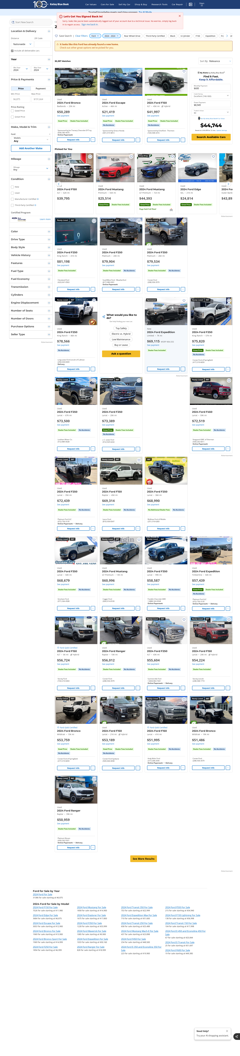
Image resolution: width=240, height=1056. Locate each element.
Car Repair (177, 4)
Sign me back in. (90, 24)
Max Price (35, 94)
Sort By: (204, 61)
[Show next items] (227, 36)
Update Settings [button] (221, 130)
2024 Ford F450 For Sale (133, 939)
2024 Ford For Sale (42, 894)
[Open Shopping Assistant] (236, 1036)
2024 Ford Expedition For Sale (92, 939)
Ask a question (121, 353)
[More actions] (93, 139)
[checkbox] (18, 111)
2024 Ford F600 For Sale (177, 950)
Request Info (73, 139)
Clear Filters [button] (81, 35)
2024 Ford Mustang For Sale (91, 907)
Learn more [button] (45, 219)
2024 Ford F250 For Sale (45, 946)
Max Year (37, 67)
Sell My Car (124, 4)
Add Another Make (30, 148)
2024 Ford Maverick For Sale (91, 931)
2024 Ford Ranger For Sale (90, 946)
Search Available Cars (211, 137)
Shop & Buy (141, 4)
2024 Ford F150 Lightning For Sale (182, 915)
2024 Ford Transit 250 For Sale (137, 923)
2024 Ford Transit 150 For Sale (181, 923)
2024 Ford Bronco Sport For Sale (50, 939)
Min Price (15, 94)
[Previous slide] (59, 184)
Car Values (90, 4)
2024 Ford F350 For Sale (89, 923)
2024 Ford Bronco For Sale (46, 931)
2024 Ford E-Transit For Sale (179, 942)
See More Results (143, 858)
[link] (108, 125)
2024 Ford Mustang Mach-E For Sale (139, 931)
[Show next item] (181, 311)
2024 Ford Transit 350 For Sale (137, 907)
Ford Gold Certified (68, 647)
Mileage (16, 167)
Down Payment (200, 102)
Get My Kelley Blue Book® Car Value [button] (213, 118)
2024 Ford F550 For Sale (177, 907)
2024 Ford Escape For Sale (46, 923)
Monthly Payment (200, 86)
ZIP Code (38, 38)
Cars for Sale (107, 4)
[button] (190, 5)
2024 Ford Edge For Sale (45, 915)
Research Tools (159, 4)
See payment (63, 115)
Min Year (16, 67)
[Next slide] (228, 184)
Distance (15, 38)
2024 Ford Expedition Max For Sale (139, 915)
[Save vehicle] (94, 71)
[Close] (227, 1031)
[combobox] (30, 22)
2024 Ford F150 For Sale (45, 907)
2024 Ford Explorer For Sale (91, 915)
